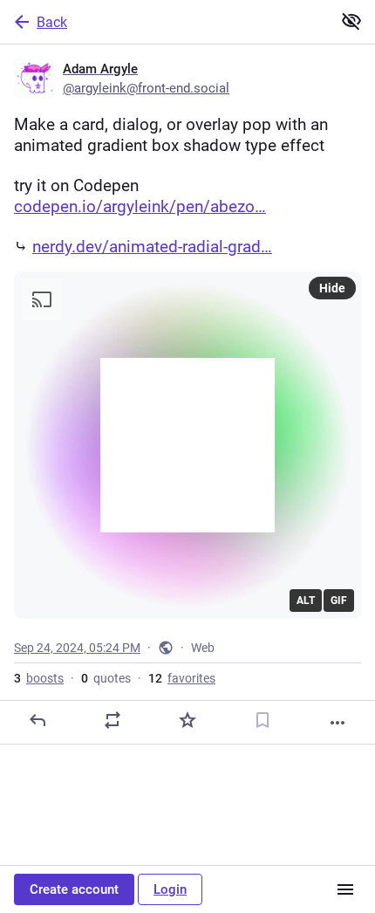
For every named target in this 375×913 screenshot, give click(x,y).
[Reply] (37, 720)
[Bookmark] (262, 720)
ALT (306, 600)
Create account (74, 889)
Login (170, 889)
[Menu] (345, 889)
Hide (332, 288)
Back (52, 22)
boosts (39, 678)
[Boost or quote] (112, 720)
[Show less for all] (351, 21)
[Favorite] (187, 720)
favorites (181, 678)
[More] (337, 722)
